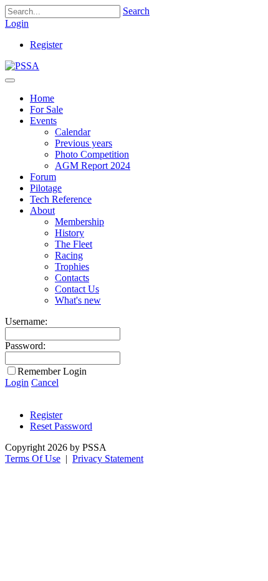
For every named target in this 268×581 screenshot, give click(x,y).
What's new (78, 300)
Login (17, 23)
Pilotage (46, 188)
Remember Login (52, 371)
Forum (43, 176)
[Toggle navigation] (10, 80)
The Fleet (73, 244)
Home (42, 98)
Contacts (72, 277)
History (69, 233)
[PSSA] (22, 65)
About (42, 210)
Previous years (83, 143)
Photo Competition (92, 154)
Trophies (72, 266)
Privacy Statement (107, 458)
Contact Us (77, 289)
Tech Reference (61, 199)
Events (43, 120)
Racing (69, 255)
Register (46, 44)
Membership (79, 221)
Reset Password (61, 426)
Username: (26, 321)
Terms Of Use (32, 458)
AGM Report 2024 (92, 165)
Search (136, 11)
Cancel (45, 382)
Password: (25, 345)
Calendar (72, 132)
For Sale (46, 109)
